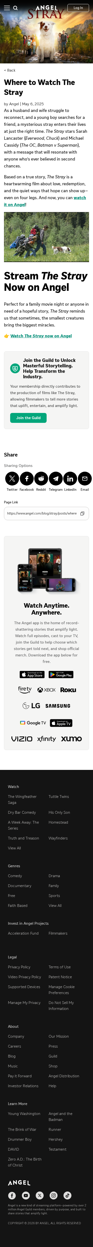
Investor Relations (23, 1086)
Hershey (55, 1139)
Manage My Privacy (24, 1002)
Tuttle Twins (59, 796)
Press (53, 1046)
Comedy (15, 875)
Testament (57, 1149)
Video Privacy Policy (24, 977)
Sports (54, 895)
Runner (55, 1129)
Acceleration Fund (23, 933)
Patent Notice (60, 977)
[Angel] (46, 8)
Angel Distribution (64, 1076)
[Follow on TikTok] (67, 1195)
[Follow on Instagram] (54, 1195)
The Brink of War (22, 1129)
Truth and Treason (23, 838)
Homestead (58, 822)
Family (54, 885)
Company (16, 1036)
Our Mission (59, 1036)
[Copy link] (82, 513)
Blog (12, 1056)
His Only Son (59, 812)
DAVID (13, 1149)
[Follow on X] (40, 1195)
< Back (9, 70)
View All (14, 848)
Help (52, 1086)
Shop (53, 1066)
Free (11, 895)
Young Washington (24, 1113)
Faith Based (18, 905)
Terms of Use (60, 967)
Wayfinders (58, 838)
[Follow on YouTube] (26, 1195)
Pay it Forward (20, 1076)
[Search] (15, 7)
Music (13, 1066)
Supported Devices (24, 986)
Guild (53, 1056)
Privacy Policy (19, 967)
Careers (14, 1046)
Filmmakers (58, 933)
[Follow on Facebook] (12, 1195)
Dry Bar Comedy (22, 812)
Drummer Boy (19, 1139)
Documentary (19, 885)
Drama (54, 875)
